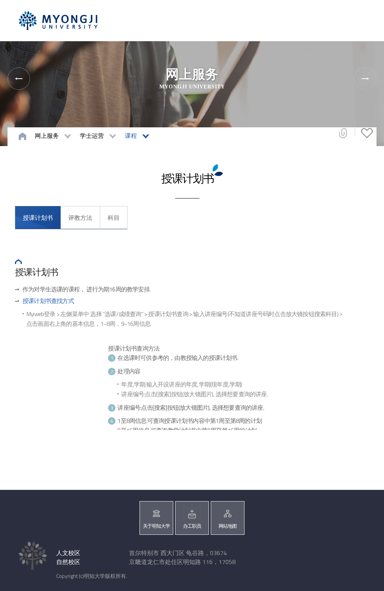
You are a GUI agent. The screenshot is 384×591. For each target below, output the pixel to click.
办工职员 (192, 526)
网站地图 (228, 526)
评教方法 (80, 217)
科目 (114, 217)
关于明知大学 (156, 526)
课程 (130, 135)
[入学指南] (19, 78)
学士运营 (91, 135)
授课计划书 (38, 217)
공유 (343, 133)
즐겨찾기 (367, 133)
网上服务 (46, 135)
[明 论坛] (365, 78)
